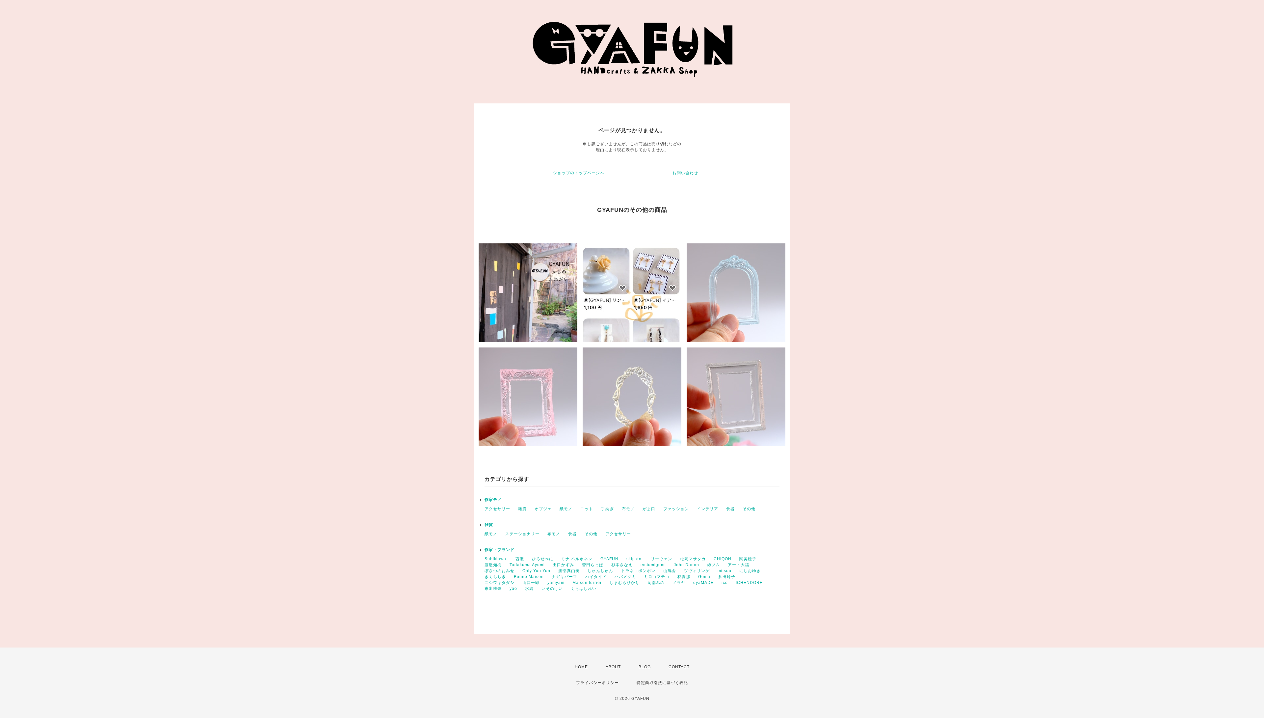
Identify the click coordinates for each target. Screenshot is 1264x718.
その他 (749, 509)
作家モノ (493, 499)
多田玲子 (726, 576)
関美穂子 (747, 559)
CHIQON (722, 559)
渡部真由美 (569, 570)
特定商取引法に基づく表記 (662, 682)
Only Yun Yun (536, 570)
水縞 (529, 588)
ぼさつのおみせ (499, 570)
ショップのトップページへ (578, 173)
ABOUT (613, 667)
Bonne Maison (529, 576)
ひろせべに (542, 559)
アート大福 (738, 565)
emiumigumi (653, 565)
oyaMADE (703, 582)
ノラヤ (678, 582)
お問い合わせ (685, 173)
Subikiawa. (496, 559)
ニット (586, 509)
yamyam (556, 582)
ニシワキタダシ (499, 582)
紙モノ (566, 509)
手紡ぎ (607, 509)
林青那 (683, 576)
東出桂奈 (493, 588)
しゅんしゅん (600, 570)
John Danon (686, 565)
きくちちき (495, 576)
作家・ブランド (499, 549)
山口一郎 (531, 582)
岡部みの (656, 582)
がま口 (649, 509)
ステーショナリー (522, 534)
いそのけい (552, 588)
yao (513, 588)
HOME (581, 667)
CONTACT (679, 667)
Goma (704, 576)
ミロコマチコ (657, 576)
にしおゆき (750, 570)
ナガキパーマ (564, 576)
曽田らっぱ (592, 565)
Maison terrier (587, 582)
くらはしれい (583, 588)
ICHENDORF (749, 582)
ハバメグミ (625, 576)
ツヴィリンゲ (697, 570)
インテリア (707, 509)
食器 (730, 509)
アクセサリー (497, 509)
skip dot (634, 559)
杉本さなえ (622, 565)
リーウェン (661, 559)
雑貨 (522, 509)
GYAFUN (609, 559)
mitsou (724, 570)
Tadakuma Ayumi (527, 565)
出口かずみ (563, 565)
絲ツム (713, 565)
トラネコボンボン (638, 570)
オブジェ (543, 509)
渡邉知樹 (493, 565)
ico (725, 582)
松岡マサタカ (693, 559)
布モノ (628, 509)
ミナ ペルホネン (576, 559)
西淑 (519, 559)
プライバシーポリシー (597, 682)
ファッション (676, 509)
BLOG (645, 667)
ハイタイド (596, 576)
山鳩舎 (669, 570)
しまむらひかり (625, 582)
